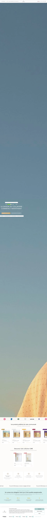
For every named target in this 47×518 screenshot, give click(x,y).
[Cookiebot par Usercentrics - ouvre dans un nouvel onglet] (4, 516)
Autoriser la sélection (39, 511)
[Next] (46, 436)
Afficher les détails (37, 516)
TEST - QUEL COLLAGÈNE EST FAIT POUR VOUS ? (13, 1)
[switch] (20, 516)
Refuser (39, 513)
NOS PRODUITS (3, 1)
